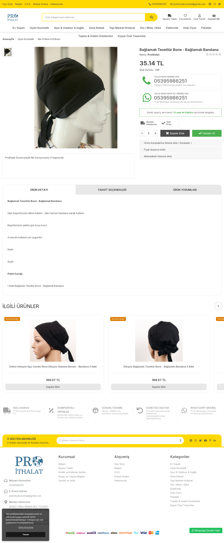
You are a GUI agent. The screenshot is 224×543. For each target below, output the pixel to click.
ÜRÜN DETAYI (39, 189)
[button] (218, 306)
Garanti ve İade (66, 480)
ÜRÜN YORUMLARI (185, 189)
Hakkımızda (56, 4)
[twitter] (219, 4)
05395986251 (158, 4)
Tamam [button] (25, 535)
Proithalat (153, 54)
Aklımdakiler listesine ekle (158, 156)
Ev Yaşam (19, 27)
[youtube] (205, 440)
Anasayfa (8, 39)
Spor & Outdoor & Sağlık (69, 27)
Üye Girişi (7, 4)
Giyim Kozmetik (39, 27)
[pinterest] (210, 440)
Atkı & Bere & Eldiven (49, 39)
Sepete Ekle (176, 133)
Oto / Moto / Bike (150, 27)
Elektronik (172, 27)
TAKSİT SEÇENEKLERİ (112, 189)
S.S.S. (28, 4)
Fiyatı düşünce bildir (154, 149)
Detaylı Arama (40, 4)
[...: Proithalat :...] (19, 17)
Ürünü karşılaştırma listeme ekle (161, 142)
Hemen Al (208, 133)
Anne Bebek (96, 27)
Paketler (206, 27)
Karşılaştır (185, 142)
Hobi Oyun (189, 27)
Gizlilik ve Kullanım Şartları (72, 472)
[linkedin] (215, 440)
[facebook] (210, 4)
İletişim (18, 4)
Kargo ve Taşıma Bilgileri (71, 476)
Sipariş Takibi (65, 468)
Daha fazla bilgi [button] (26, 527)
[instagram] (215, 4)
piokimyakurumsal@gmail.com (189, 4)
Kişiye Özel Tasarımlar (182, 505)
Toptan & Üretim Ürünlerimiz (185, 501)
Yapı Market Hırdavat (122, 27)
